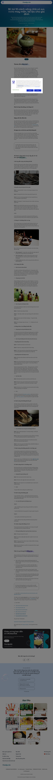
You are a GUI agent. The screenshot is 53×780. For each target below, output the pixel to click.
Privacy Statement (27, 85)
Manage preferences (16, 89)
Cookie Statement (20, 85)
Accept (38, 90)
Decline (30, 90)
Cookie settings (37, 86)
